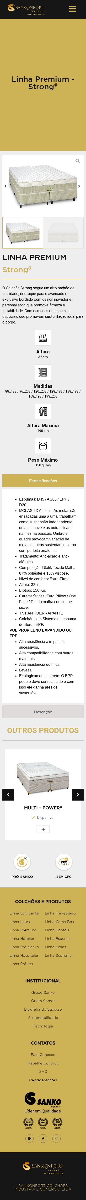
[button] (5, 186)
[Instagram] (56, 1138)
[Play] (29, 1138)
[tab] (43, 480)
